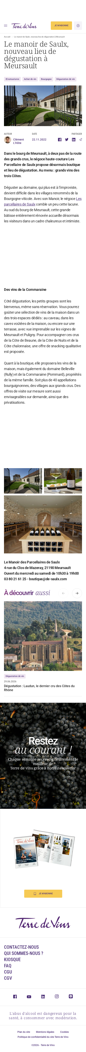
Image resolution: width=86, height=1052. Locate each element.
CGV (8, 978)
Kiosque (12, 959)
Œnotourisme (12, 79)
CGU (8, 972)
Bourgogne (46, 79)
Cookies (64, 1032)
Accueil (7, 37)
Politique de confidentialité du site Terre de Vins (43, 1037)
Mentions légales (45, 1032)
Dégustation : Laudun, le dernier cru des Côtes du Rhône (39, 688)
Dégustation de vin (65, 79)
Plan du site (23, 1032)
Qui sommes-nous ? (23, 953)
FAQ (7, 966)
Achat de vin (30, 79)
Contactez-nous (21, 947)
